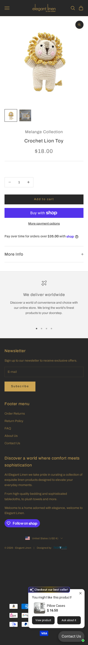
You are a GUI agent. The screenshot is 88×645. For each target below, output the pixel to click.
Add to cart (44, 199)
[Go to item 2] (25, 115)
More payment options (44, 223)
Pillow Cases (56, 605)
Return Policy (14, 421)
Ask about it (69, 620)
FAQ (8, 428)
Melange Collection (44, 132)
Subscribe (20, 386)
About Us (11, 435)
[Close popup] (80, 593)
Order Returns (15, 413)
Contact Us (12, 443)
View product (43, 620)
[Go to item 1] (11, 115)
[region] (44, 301)
